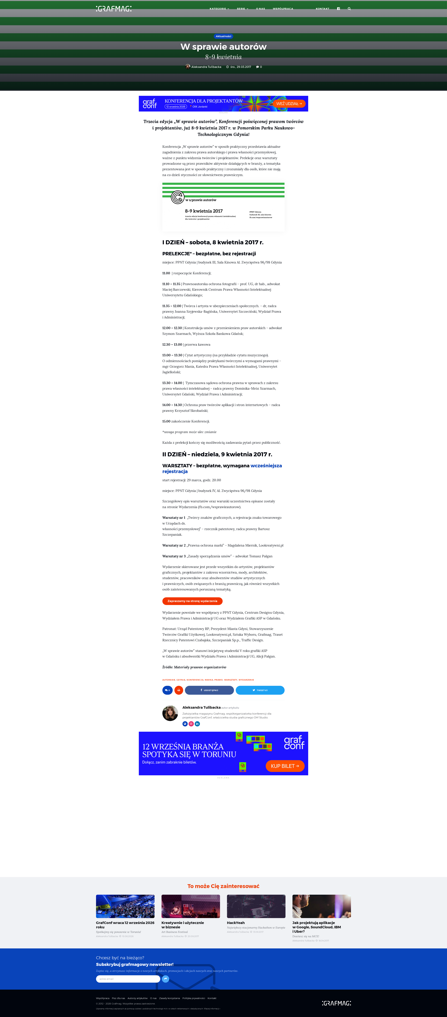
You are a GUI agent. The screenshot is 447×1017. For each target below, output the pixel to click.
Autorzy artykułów (138, 998)
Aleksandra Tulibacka (206, 67)
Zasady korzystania (169, 998)
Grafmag (116, 1003)
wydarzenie (246, 680)
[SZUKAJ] (349, 8)
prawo (218, 680)
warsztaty (230, 680)
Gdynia (181, 680)
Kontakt (322, 8)
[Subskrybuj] (165, 979)
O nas (260, 8)
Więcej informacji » (212, 1009)
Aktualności (223, 36)
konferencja (195, 680)
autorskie (168, 680)
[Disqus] (223, 827)
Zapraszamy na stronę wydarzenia (192, 601)
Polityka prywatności (193, 998)
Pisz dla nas (118, 998)
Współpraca (283, 8)
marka (209, 680)
